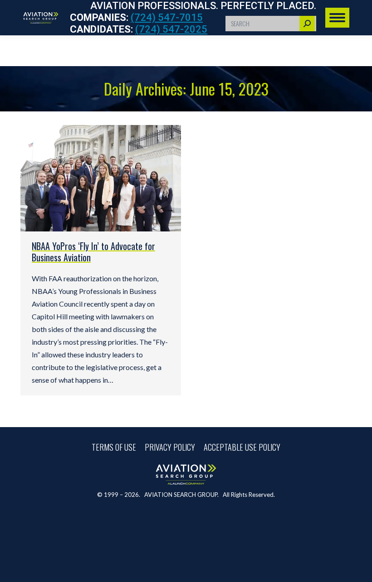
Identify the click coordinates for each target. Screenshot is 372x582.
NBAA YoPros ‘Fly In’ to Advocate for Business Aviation (93, 251)
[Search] (307, 23)
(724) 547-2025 (171, 29)
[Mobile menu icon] (337, 18)
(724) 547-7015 (167, 17)
